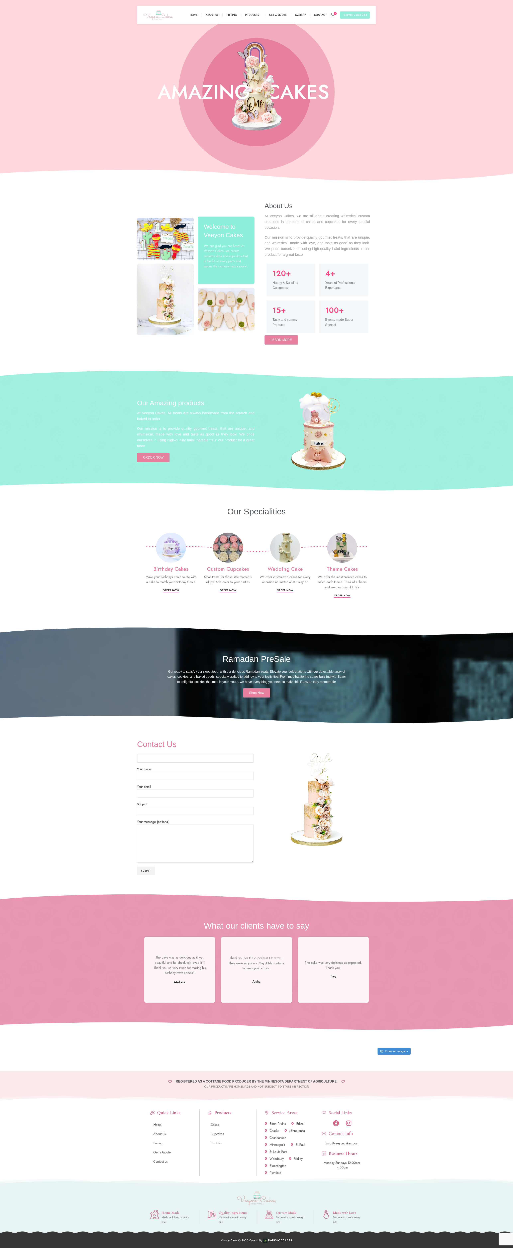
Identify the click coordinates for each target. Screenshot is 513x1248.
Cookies (216, 1143)
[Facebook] (336, 1123)
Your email (144, 786)
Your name (144, 769)
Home (157, 1124)
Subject (142, 804)
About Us (159, 1134)
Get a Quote (162, 1152)
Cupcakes (217, 1134)
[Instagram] (349, 1123)
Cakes (215, 1124)
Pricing (158, 1143)
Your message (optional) (153, 822)
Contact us (160, 1161)
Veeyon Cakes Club (355, 15)
